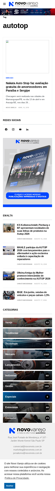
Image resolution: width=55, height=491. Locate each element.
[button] (4, 4)
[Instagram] (13, 129)
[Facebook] (6, 129)
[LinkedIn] (27, 129)
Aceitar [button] (9, 486)
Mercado (9, 78)
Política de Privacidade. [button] (17, 478)
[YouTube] (20, 129)
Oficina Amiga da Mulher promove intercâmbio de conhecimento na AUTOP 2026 (33, 276)
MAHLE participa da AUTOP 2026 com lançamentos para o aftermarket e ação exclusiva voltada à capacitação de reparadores (33, 253)
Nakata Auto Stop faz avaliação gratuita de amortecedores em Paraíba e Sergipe (27, 87)
